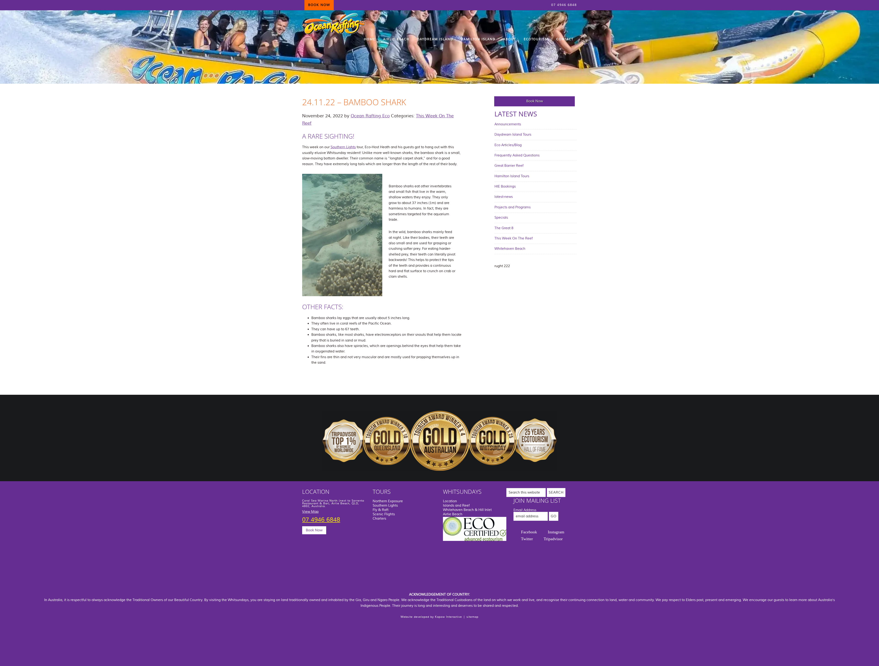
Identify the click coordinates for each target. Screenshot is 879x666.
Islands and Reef (456, 505)
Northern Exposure (388, 501)
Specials (501, 217)
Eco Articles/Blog (508, 145)
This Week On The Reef (513, 238)
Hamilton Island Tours (511, 176)
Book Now (534, 101)
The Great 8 (503, 228)
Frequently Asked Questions (517, 155)
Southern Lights (343, 147)
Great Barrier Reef (509, 166)
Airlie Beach (452, 514)
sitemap (472, 617)
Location (450, 501)
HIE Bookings (505, 186)
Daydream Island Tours (512, 134)
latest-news (503, 197)
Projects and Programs (512, 207)
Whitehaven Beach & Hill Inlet (467, 510)
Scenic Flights (384, 514)
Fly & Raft (380, 510)
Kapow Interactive (448, 617)
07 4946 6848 (564, 5)
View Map (310, 512)
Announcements (507, 124)
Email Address (524, 510)
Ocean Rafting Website (334, 23)
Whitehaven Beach (509, 249)
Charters (379, 518)
